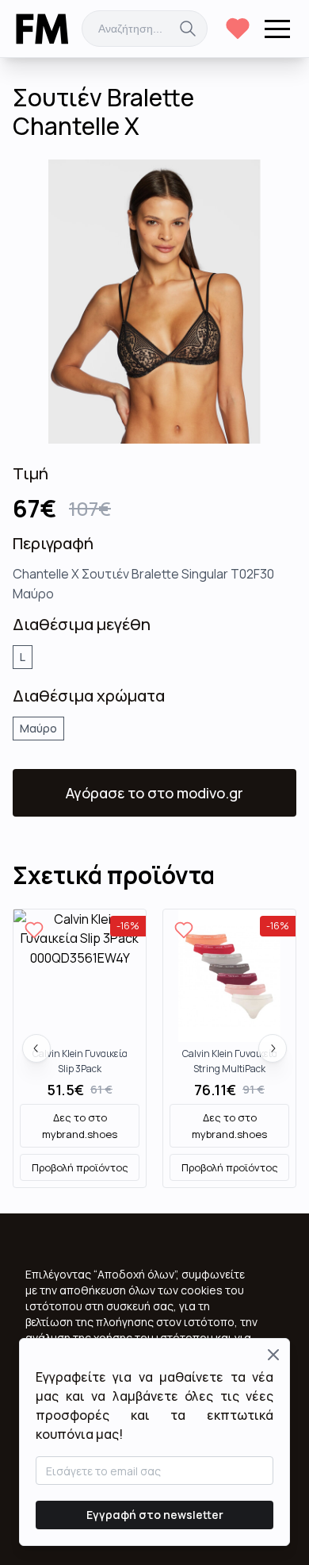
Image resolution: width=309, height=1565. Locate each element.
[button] (277, 29)
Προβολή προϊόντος (80, 1167)
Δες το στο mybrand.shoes (79, 1125)
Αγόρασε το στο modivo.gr (154, 792)
